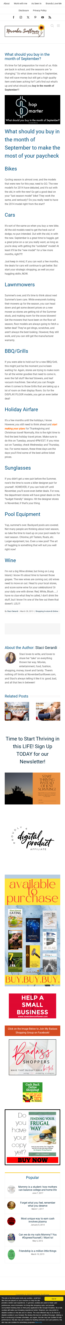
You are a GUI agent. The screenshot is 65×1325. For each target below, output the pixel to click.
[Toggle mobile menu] (58, 25)
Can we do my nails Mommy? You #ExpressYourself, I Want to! (38, 1236)
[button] (7, 711)
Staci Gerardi (12, 611)
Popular (32, 1177)
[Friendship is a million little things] (11, 1251)
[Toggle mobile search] (52, 25)
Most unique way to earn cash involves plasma (37, 1220)
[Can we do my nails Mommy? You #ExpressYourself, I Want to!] (11, 1235)
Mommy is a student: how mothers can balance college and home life (37, 1188)
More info (38, 1322)
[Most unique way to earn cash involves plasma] (11, 1219)
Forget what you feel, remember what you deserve (37, 1204)
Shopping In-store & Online (46, 611)
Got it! (54, 1299)
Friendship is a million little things (37, 1250)
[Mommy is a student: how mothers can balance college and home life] (11, 1187)
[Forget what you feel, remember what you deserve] (11, 1203)
